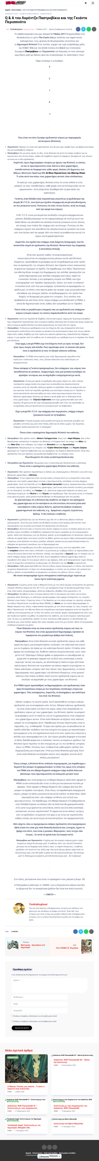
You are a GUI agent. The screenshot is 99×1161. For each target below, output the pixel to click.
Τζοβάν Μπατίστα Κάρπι (57, 447)
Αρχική (7, 10)
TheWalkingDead (16, 29)
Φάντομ (15, 931)
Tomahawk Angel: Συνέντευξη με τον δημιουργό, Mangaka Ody (24, 1126)
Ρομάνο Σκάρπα (79, 447)
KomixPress (46, 14)
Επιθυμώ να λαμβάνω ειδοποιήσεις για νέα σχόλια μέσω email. (35, 1016)
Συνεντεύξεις (16, 10)
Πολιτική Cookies (50, 1153)
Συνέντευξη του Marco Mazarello (68, 1124)
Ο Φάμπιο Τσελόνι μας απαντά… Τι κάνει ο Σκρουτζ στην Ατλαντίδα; (26, 1087)
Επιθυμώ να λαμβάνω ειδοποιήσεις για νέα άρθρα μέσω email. (35, 1021)
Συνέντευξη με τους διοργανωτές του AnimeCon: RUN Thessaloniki (70, 1107)
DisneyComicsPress (29, 14)
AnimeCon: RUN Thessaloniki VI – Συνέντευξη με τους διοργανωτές (22, 1107)
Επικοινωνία (37, 1153)
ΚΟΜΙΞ (9, 1092)
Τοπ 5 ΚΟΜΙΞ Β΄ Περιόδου (67, 948)
